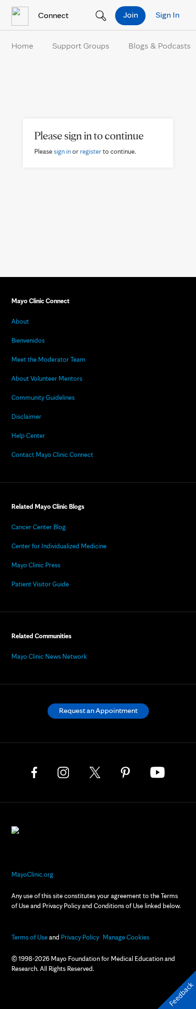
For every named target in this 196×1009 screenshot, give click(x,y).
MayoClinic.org (32, 874)
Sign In (167, 15)
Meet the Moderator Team (48, 359)
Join (130, 15)
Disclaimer (26, 416)
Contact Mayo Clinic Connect (52, 454)
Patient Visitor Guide (40, 584)
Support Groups (80, 45)
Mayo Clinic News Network (49, 656)
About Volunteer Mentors (46, 378)
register (90, 151)
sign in (62, 151)
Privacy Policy (80, 937)
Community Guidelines (43, 397)
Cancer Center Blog (38, 527)
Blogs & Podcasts (159, 45)
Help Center (28, 435)
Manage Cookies (126, 937)
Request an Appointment (98, 710)
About (20, 321)
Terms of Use (29, 937)
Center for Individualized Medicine (59, 546)
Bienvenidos (28, 340)
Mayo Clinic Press (35, 565)
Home (22, 45)
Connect (52, 15)
